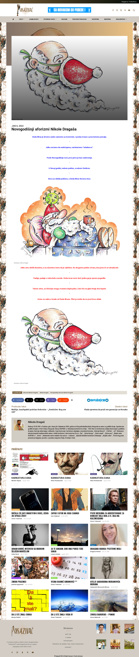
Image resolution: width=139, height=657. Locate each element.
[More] (72, 400)
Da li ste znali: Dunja (22, 614)
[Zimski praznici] (30, 568)
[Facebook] (113, 10)
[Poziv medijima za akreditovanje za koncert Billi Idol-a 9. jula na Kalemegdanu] (108, 499)
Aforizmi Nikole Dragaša (30, 392)
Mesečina (54, 545)
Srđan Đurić (15, 554)
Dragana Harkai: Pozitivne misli (105, 548)
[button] (133, 10)
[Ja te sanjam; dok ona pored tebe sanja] (69, 535)
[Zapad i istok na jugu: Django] (69, 499)
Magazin (93, 545)
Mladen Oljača (16, 480)
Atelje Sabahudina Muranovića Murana (105, 583)
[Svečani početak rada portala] (115, 644)
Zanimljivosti (15, 509)
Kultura (93, 509)
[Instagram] (117, 10)
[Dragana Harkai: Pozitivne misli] (108, 535)
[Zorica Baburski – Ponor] (108, 601)
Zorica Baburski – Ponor (102, 614)
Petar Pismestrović (57, 480)
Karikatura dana (21, 478)
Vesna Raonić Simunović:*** (64, 581)
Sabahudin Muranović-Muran (99, 587)
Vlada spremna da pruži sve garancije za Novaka (105, 409)
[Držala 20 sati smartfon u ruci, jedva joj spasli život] (30, 499)
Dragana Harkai (95, 551)
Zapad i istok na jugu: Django (65, 513)
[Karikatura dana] (30, 464)
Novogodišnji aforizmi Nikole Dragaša (61, 392)
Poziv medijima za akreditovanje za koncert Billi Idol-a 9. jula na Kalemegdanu (107, 516)
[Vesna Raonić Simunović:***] (69, 568)
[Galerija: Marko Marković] (129, 644)
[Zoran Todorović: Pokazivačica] (129, 629)
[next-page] (16, 484)
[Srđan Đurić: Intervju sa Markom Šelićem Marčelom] (30, 535)
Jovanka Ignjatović (17, 584)
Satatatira (14, 474)
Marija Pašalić (16, 617)
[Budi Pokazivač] (101, 644)
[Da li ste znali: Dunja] (30, 601)
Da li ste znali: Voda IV (62, 614)
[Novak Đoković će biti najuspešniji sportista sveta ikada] (101, 629)
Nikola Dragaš (44, 392)
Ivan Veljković (55, 516)
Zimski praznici (19, 581)
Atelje (92, 578)
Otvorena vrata (16, 578)
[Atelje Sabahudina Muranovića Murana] (108, 568)
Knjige (14, 545)
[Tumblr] (121, 10)
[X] (125, 10)
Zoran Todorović (17, 518)
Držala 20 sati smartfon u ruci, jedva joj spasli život (30, 514)
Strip (53, 509)
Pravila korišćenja (78, 656)
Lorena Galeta (55, 554)
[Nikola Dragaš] (20, 430)
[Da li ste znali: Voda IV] (69, 601)
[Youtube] (129, 10)
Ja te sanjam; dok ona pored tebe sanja (67, 550)
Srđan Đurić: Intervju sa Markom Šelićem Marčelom (28, 550)
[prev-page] (13, 484)
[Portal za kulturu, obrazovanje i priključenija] (25, 10)
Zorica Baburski (95, 617)
